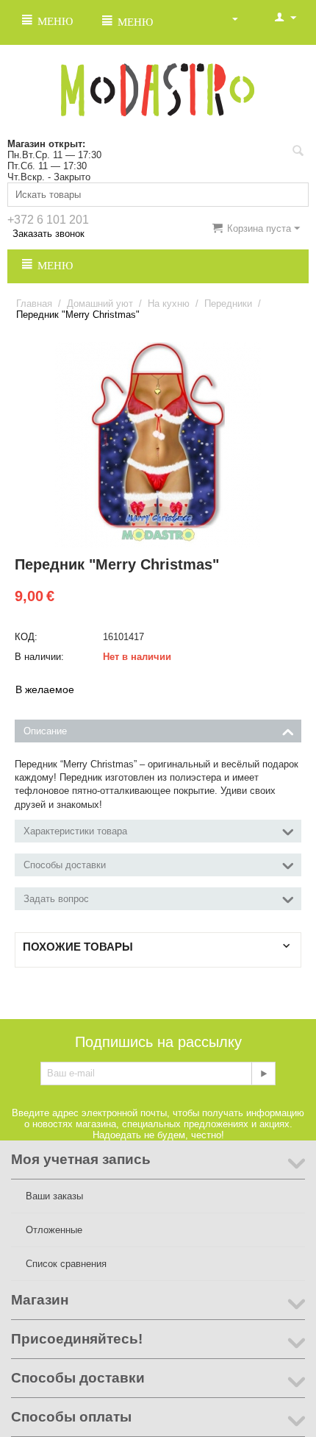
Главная (34, 303)
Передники (228, 303)
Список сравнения (66, 1263)
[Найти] (297, 152)
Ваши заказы (54, 1196)
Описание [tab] (45, 731)
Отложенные (54, 1229)
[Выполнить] (263, 1073)
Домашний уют (100, 303)
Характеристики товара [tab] (75, 831)
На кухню (169, 303)
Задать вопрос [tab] (56, 898)
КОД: (26, 636)
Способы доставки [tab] (65, 864)
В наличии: (39, 656)
